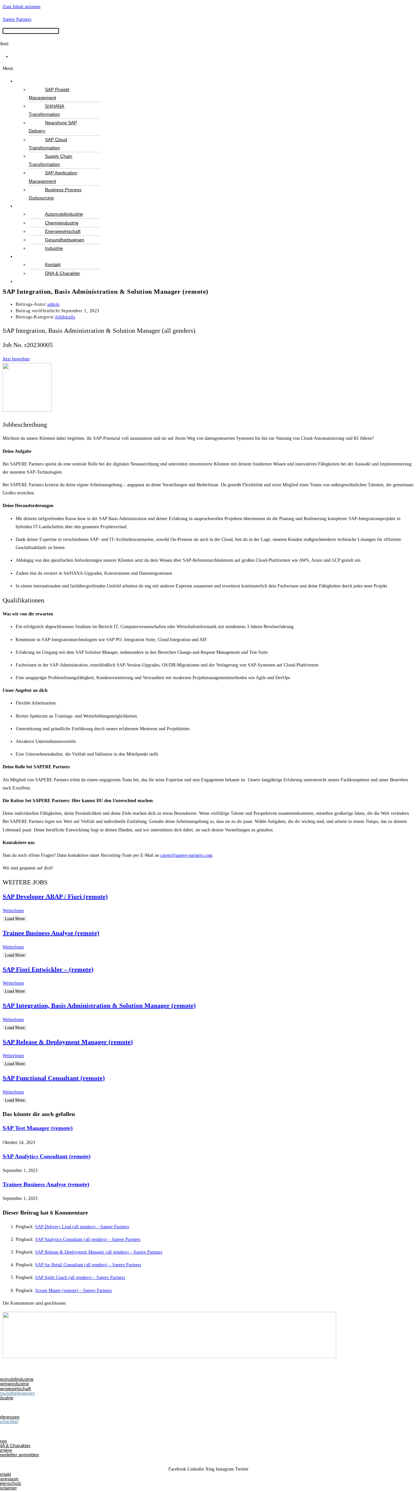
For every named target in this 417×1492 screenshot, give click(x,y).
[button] (208, 68)
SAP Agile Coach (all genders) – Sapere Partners (80, 1277)
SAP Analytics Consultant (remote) (47, 1156)
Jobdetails (65, 317)
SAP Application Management (53, 176)
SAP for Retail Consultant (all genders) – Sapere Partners (88, 1264)
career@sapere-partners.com (186, 855)
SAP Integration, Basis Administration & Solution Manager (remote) (99, 1005)
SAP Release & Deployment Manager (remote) (68, 1041)
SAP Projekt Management (49, 93)
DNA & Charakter (62, 273)
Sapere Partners (17, 19)
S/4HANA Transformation (46, 110)
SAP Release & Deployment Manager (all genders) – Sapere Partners (98, 1252)
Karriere (33, 281)
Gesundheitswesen (64, 239)
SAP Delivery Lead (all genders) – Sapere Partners (82, 1226)
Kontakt (53, 264)
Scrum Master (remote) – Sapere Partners (73, 1290)
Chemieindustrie (62, 222)
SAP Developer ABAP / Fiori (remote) (55, 896)
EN (19, 56)
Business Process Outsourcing (55, 193)
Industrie (54, 248)
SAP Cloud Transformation (48, 143)
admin (53, 304)
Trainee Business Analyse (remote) (51, 932)
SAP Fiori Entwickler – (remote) (48, 969)
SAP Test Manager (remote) (38, 1128)
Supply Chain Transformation (50, 160)
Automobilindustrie (64, 214)
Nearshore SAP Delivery (53, 126)
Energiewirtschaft (62, 231)
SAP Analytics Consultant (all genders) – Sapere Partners (87, 1239)
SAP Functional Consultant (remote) (54, 1078)
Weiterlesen (13, 910)
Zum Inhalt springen (21, 6)
